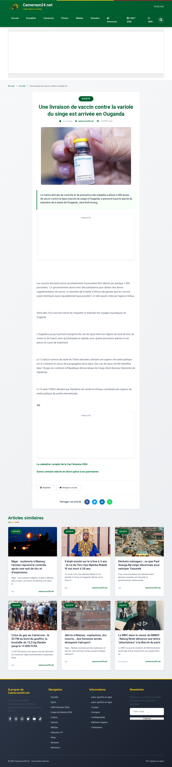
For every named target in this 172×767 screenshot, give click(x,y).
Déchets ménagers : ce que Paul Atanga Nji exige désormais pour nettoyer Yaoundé (139, 565)
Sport (53, 702)
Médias (79, 18)
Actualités (31, 18)
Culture (54, 717)
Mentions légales (99, 722)
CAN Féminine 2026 (60, 707)
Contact (94, 707)
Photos (64, 18)
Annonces (112, 21)
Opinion (54, 722)
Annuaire (95, 18)
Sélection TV (57, 732)
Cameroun (48, 18)
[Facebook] (10, 719)
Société (22, 86)
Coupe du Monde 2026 (61, 712)
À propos (95, 712)
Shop (53, 737)
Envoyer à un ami (69, 488)
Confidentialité (98, 717)
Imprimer (47, 488)
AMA (150, 21)
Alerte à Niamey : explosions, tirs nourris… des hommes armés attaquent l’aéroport (86, 639)
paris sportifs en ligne (101, 697)
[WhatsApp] (22, 719)
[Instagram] (16, 719)
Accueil (15, 18)
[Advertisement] (86, 52)
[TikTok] (40, 719)
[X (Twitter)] (28, 719)
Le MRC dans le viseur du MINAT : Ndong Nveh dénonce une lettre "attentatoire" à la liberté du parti (139, 639)
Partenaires (96, 727)
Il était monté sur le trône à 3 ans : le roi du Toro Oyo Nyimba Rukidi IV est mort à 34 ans (86, 565)
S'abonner (147, 719)
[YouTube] (34, 719)
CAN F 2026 (131, 20)
